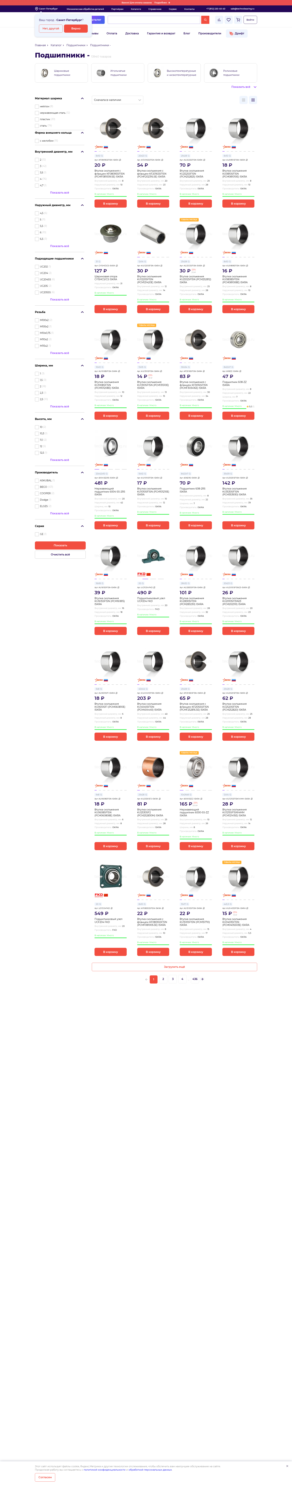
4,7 (41, 185)
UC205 (44, 285)
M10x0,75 (45, 332)
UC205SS (45, 292)
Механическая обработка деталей (85, 9)
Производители (209, 33)
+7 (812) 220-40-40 (215, 8)
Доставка (132, 33)
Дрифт (239, 33)
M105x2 (44, 326)
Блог (186, 33)
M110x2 (44, 339)
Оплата (112, 33)
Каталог (95, 19)
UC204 (44, 273)
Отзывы (92, 33)
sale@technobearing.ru (242, 8)
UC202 (44, 266)
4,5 (41, 213)
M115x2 (44, 345)
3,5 (41, 172)
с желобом (47, 140)
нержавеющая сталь (53, 112)
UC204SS (45, 279)
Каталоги (136, 9)
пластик (45, 119)
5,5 (41, 226)
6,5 (41, 238)
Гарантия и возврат (161, 33)
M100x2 (44, 320)
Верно (75, 28)
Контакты (189, 9)
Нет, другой (51, 28)
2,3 (41, 392)
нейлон (44, 106)
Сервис (173, 9)
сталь (43, 125)
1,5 (41, 380)
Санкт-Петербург (48, 8)
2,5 (41, 399)
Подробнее (160, 2)
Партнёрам (117, 9)
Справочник (154, 9)
